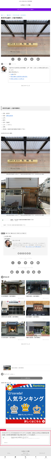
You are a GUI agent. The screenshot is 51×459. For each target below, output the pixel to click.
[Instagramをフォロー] (25, 253)
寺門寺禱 (8, 233)
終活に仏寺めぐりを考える (17, 78)
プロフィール (25, 453)
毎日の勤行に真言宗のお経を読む (19, 76)
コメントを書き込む (25, 378)
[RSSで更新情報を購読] (30, 253)
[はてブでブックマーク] (25, 59)
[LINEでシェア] (31, 59)
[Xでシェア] (12, 59)
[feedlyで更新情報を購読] (28, 253)
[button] (38, 59)
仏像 (12, 74)
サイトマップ (42, 453)
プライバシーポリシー (25, 454)
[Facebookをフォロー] (23, 253)
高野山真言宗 (9, 115)
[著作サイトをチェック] (19, 253)
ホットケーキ (16, 240)
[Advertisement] (25, 95)
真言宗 (25, 233)
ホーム (9, 453)
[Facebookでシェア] (19, 59)
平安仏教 (20, 233)
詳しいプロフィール (30, 246)
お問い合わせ (38, 246)
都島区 (3, 233)
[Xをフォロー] (21, 253)
